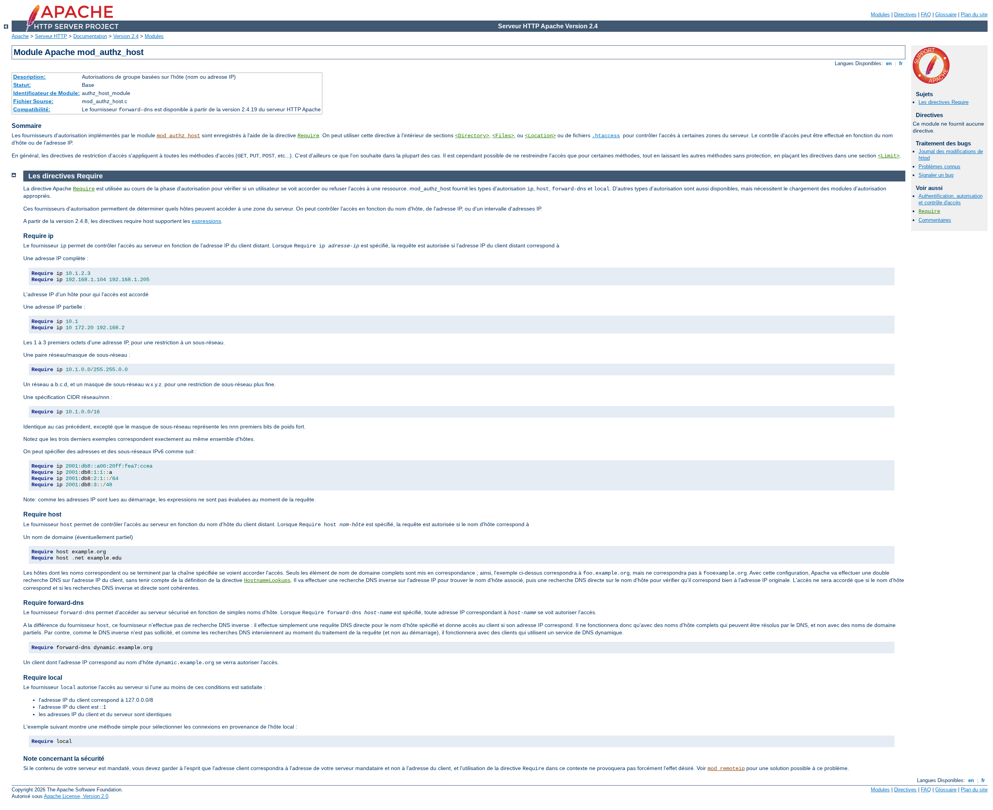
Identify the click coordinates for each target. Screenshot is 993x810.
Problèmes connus (939, 166)
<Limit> (889, 156)
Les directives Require (944, 102)
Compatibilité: (31, 109)
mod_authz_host (178, 136)
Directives (905, 14)
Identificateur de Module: (46, 93)
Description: (29, 77)
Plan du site (974, 14)
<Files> (503, 136)
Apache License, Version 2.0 (76, 796)
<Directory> (472, 136)
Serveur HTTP (51, 36)
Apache (20, 36)
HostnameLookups (267, 580)
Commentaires (935, 220)
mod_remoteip (726, 768)
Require (308, 136)
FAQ (926, 14)
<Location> (540, 136)
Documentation (90, 36)
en (888, 63)
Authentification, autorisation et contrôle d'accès (951, 199)
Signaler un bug (936, 175)
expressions (206, 221)
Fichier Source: (33, 101)
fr (901, 63)
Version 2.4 (125, 36)
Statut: (22, 85)
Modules (880, 14)
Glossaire (946, 14)
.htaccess (606, 136)
